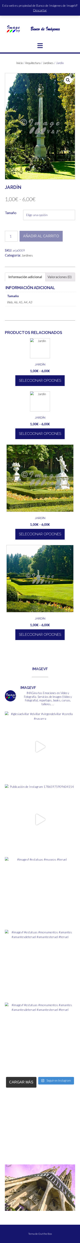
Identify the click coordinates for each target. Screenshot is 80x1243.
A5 (20, 302)
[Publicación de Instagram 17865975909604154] (40, 819)
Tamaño (10, 213)
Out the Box (45, 1233)
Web (10, 302)
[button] (40, 45)
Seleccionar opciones (40, 380)
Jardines (48, 63)
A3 (30, 302)
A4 (25, 302)
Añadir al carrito (41, 236)
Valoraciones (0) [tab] (60, 277)
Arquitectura (32, 63)
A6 (16, 302)
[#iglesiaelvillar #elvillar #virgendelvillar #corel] (40, 746)
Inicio (19, 63)
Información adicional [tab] (25, 277)
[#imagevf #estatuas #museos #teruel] (40, 892)
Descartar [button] (40, 10)
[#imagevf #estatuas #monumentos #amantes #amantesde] (40, 965)
